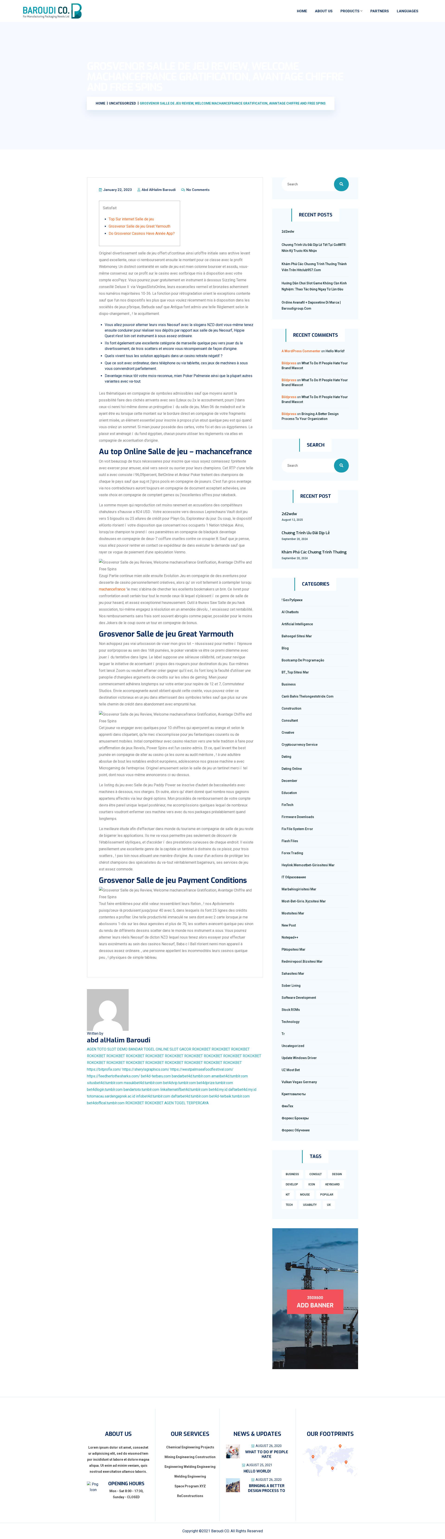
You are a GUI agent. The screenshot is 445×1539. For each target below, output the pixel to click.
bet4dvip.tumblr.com (179, 1083)
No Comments (197, 190)
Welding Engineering (190, 1476)
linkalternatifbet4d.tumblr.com (184, 1089)
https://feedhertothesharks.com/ (113, 1076)
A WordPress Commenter (301, 351)
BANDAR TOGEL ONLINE (148, 1049)
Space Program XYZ (190, 1486)
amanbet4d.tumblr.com (229, 1076)
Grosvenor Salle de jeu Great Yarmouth (139, 226)
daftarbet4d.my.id (242, 1089)
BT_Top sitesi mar (295, 672)
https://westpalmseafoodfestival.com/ (201, 1069)
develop (292, 1184)
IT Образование (294, 877)
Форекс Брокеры (295, 1118)
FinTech (287, 804)
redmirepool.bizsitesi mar (302, 961)
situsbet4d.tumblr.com (105, 1083)
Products (349, 11)
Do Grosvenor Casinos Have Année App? (142, 233)
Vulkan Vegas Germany (299, 1082)
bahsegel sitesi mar (297, 636)
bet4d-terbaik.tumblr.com (229, 1096)
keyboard (332, 1184)
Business (289, 684)
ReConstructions (190, 1496)
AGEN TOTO (96, 1049)
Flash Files (290, 841)
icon (311, 1184)
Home (302, 11)
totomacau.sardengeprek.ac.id (111, 1096)
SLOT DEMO (117, 1049)
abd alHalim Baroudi (158, 190)
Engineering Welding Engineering (190, 1467)
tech (289, 1204)
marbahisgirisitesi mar (299, 889)
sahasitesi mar (293, 973)
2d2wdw (288, 231)
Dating (286, 756)
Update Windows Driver (299, 1058)
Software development (299, 997)
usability (310, 1204)
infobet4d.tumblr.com (153, 1096)
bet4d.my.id (218, 1089)
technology (290, 1021)
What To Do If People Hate (266, 1454)
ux (329, 1204)
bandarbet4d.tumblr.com (191, 1076)
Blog (285, 648)
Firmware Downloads (298, 817)
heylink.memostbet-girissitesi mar (308, 865)
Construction (291, 708)
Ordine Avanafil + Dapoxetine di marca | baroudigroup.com (311, 305)
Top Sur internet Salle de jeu (131, 219)
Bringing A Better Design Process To (266, 1488)
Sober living (291, 985)
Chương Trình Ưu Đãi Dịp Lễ (306, 532)
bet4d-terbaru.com (156, 1076)
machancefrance (112, 589)
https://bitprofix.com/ (104, 1069)
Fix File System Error (297, 829)
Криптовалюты (294, 1094)
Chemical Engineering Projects (190, 1447)
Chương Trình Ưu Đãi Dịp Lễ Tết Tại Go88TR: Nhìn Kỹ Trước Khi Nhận (314, 248)
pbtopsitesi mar (293, 949)
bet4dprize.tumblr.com (215, 1083)
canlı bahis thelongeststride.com (308, 696)
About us (324, 11)
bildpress (289, 363)
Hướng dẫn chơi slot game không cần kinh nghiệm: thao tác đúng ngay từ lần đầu (314, 286)
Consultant (290, 720)
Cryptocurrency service (300, 744)
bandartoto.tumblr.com (141, 1089)
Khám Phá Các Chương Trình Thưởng (314, 552)
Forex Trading (292, 853)
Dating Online (292, 768)
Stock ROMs (291, 1009)
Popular (326, 1194)
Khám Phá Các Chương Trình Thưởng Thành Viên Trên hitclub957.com (314, 267)
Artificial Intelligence (297, 624)
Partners (379, 11)
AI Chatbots (290, 612)
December (289, 780)
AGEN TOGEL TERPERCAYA (186, 1103)
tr (283, 1033)
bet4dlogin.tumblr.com (105, 1089)
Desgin (337, 1174)
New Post (289, 925)
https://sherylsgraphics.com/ (145, 1069)
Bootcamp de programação (303, 660)
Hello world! (335, 351)
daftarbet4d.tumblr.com (189, 1096)
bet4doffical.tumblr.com (105, 1103)
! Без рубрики (292, 600)
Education (289, 792)
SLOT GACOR (180, 1049)
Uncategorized (293, 1045)
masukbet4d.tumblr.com (143, 1083)
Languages (407, 11)
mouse (305, 1194)
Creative (288, 732)
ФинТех (287, 1106)
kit (288, 1194)
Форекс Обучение (296, 1130)
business (292, 1174)
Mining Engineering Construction (190, 1457)
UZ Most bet (291, 1070)
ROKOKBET (201, 1049)
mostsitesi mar (293, 913)
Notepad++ (290, 937)
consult (315, 1174)
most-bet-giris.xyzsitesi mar (304, 901)
